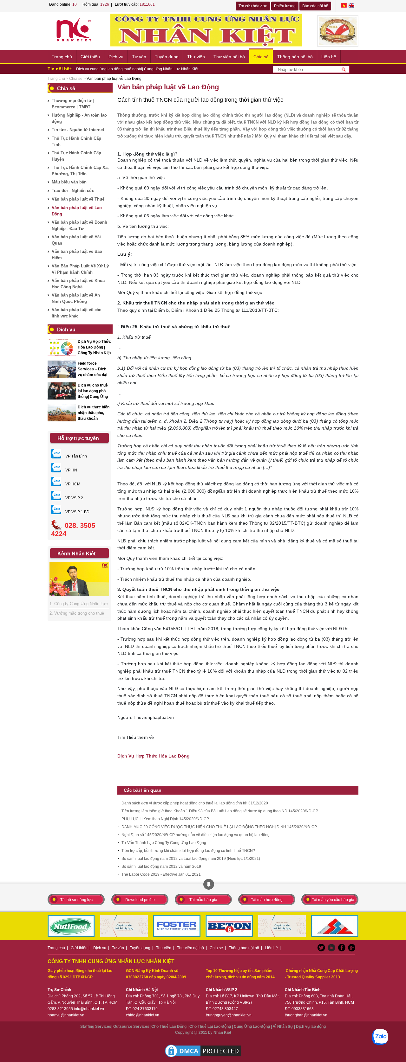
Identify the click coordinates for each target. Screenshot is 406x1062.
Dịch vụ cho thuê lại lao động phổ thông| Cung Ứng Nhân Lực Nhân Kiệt (93, 396)
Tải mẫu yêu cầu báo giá (333, 900)
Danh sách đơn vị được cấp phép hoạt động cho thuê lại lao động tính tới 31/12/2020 (194, 803)
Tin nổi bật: (60, 68)
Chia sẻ (261, 56)
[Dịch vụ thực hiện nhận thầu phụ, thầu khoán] (62, 413)
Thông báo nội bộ (295, 56)
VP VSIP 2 (73, 498)
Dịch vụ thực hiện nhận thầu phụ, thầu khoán (93, 413)
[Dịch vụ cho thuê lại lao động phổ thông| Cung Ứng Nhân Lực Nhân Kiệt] (62, 391)
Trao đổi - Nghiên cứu (73, 190)
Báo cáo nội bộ (315, 6)
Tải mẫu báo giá (203, 900)
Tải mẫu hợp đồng (267, 900)
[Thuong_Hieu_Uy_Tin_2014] (338, 31)
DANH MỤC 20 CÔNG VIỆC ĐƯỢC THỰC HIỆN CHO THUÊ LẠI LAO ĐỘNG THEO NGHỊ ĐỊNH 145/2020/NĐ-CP (219, 827)
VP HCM (72, 484)
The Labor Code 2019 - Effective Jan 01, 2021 (161, 874)
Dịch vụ (115, 56)
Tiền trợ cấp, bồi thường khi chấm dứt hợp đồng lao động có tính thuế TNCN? (188, 850)
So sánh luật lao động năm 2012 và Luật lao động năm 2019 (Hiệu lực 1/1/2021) (190, 858)
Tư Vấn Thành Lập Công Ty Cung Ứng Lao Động (163, 843)
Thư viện (196, 56)
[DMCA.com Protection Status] (203, 1051)
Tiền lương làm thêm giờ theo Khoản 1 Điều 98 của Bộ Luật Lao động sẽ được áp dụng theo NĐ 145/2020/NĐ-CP (219, 811)
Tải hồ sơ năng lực (76, 900)
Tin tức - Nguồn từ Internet (78, 129)
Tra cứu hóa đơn (253, 6)
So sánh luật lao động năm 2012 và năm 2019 (161, 866)
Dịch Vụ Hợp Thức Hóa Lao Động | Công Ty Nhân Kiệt (94, 347)
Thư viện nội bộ (229, 56)
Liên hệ (328, 56)
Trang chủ (62, 56)
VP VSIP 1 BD (76, 512)
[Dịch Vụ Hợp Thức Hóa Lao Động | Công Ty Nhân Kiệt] (62, 347)
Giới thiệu (90, 56)
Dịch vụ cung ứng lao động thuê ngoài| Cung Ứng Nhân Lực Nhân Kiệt (137, 69)
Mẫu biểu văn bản (69, 182)
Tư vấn (139, 56)
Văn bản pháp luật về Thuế (78, 199)
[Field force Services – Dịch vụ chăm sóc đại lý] (62, 369)
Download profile (140, 900)
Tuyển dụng (167, 56)
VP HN (70, 470)
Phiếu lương (285, 6)
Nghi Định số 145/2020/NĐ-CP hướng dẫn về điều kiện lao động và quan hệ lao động (195, 835)
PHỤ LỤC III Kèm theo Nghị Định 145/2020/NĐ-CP (165, 819)
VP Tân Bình (75, 456)
